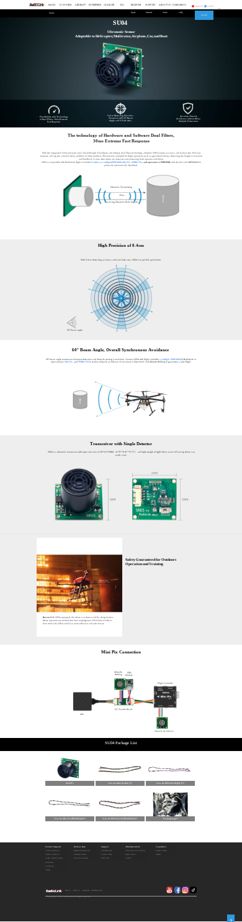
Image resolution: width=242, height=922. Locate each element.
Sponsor (158, 854)
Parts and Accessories (81, 858)
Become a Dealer (161, 851)
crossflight (106, 162)
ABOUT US (165, 5)
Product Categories (53, 847)
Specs (133, 12)
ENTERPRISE (95, 5)
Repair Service (130, 854)
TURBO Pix (137, 162)
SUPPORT (150, 5)
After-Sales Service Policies (135, 851)
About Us (68, 891)
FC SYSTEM (65, 5)
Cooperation (161, 847)
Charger (47, 870)
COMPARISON (179, 5)
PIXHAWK (117, 162)
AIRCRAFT (80, 5)
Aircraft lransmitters (52, 851)
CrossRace (96, 162)
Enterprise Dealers (80, 854)
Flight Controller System (54, 858)
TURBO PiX (83, 362)
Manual (149, 12)
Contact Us (76, 891)
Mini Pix (126, 162)
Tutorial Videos (106, 854)
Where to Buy (80, 847)
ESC (122, 5)
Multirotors (49, 863)
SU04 (51, 13)
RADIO (52, 5)
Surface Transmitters (52, 854)
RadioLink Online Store (82, 851)
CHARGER (109, 5)
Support (105, 847)
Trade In (128, 858)
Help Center (105, 858)
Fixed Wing (49, 866)
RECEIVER (136, 5)
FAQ (180, 12)
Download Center (106, 851)
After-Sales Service (132, 847)
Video (165, 12)
